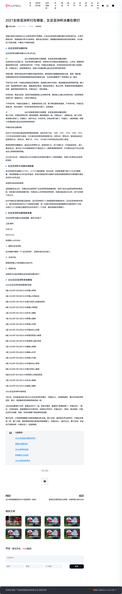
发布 (76, 566)
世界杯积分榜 (37, 4)
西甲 (80, 4)
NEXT (81, 496)
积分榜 (55, 5)
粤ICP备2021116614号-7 (105, 590)
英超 (86, 4)
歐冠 (92, 4)
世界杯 (98, 5)
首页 (30, 4)
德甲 (68, 4)
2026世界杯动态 (21, 449)
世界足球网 (11, 26)
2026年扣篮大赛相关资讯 (25, 438)
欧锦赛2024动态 (21, 455)
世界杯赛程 (47, 5)
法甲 (74, 4)
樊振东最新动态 (21, 444)
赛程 (62, 4)
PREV (8, 496)
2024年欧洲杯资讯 (22, 461)
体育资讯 (38, 26)
